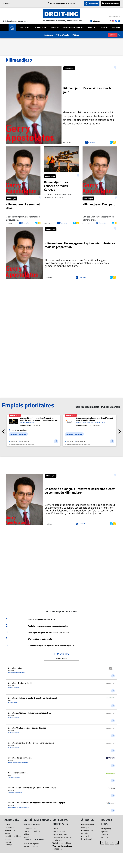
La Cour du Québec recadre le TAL (42, 619)
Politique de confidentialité (87, 829)
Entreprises (48, 34)
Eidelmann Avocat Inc (27, 422)
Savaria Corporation (14, 777)
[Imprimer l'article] (114, 142)
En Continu (25, 27)
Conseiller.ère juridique (18, 772)
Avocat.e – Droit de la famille (20, 682)
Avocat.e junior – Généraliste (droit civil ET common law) (32, 787)
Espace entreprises (112, 3)
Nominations (40, 27)
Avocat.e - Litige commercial (20, 757)
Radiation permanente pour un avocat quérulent (48, 625)
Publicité (71, 3)
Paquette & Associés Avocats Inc (18, 762)
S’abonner (105, 837)
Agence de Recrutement (86, 837)
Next (119, 431)
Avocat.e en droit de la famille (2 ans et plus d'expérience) (32, 697)
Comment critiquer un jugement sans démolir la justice (51, 645)
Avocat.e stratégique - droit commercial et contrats (29, 712)
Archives (116, 27)
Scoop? (113, 34)
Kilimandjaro (69, 68)
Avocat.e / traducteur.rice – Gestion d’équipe (27, 727)
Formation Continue (32, 831)
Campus (91, 27)
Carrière (104, 27)
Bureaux (55, 27)
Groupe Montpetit (13, 687)
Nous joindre (61, 3)
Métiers (75, 34)
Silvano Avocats (13, 702)
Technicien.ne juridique (61, 843)
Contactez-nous (87, 824)
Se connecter (93, 3)
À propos (52, 3)
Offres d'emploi (62, 34)
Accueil (7, 824)
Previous (4, 431)
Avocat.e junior (58, 831)
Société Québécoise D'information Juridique (90, 422)
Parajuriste (57, 840)
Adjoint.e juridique (59, 834)
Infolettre (96, 21)
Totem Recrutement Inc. (15, 792)
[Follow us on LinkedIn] (119, 20)
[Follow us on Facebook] (116, 20)
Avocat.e (55, 828)
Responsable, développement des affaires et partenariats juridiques (94, 419)
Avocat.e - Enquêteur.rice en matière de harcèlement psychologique (36, 802)
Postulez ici (14, 441)
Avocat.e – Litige (15, 668)
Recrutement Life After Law (16, 672)
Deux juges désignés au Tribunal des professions (48, 632)
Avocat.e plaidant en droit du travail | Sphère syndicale (31, 742)
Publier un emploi (31, 846)
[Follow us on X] (110, 20)
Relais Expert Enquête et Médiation (18, 807)
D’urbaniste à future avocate (40, 638)
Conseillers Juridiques (73, 27)
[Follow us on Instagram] (113, 20)
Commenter (91, 142)
